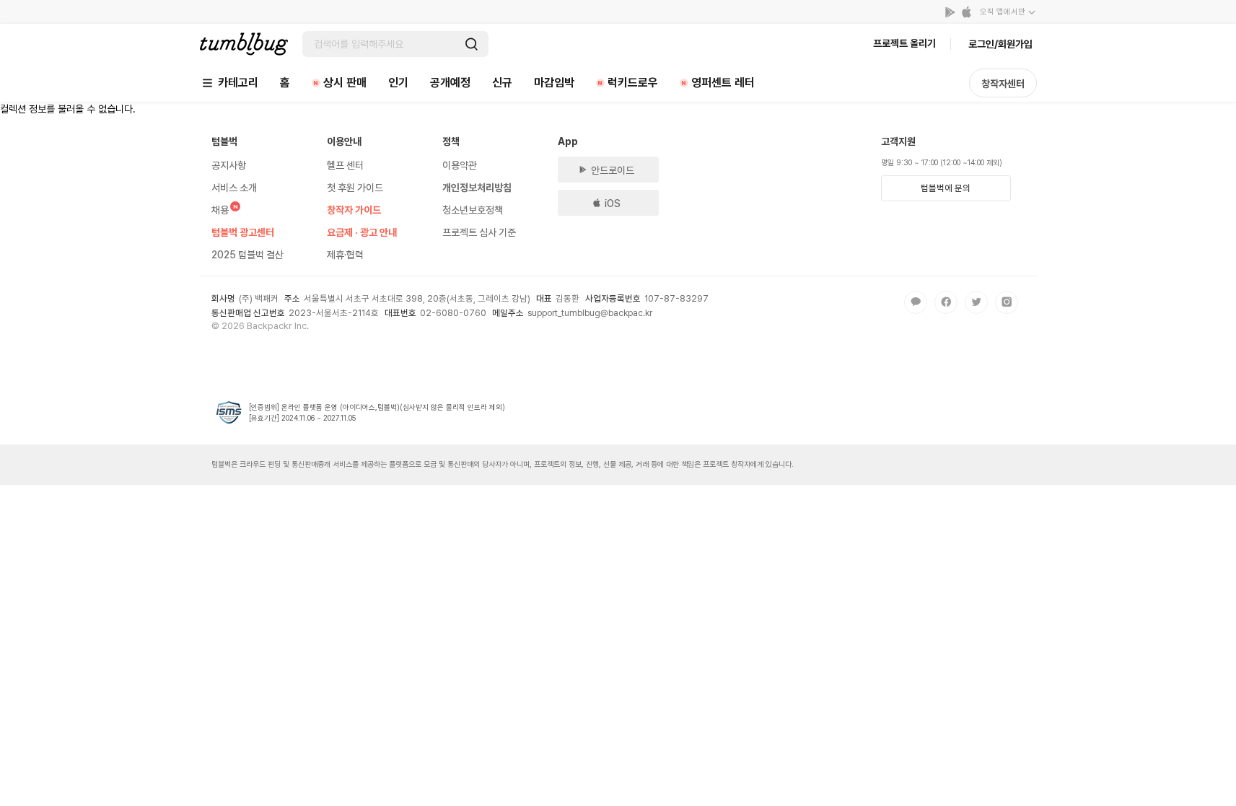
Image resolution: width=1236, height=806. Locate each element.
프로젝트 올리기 (904, 43)
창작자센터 (1003, 83)
